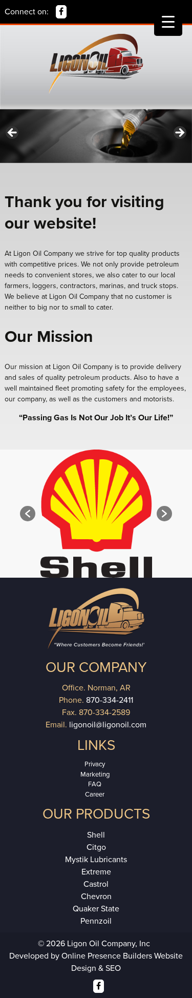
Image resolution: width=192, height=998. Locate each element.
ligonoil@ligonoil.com (107, 725)
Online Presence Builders (106, 956)
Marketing (95, 774)
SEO (113, 968)
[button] (27, 513)
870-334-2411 (109, 700)
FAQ (94, 784)
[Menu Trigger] (168, 22)
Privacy (94, 764)
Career (94, 794)
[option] (96, 514)
